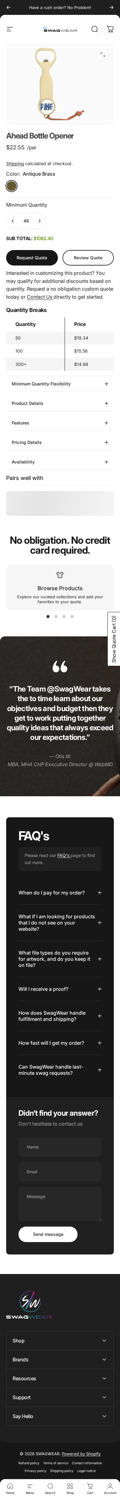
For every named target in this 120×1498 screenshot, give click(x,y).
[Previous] (8, 7)
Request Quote (32, 257)
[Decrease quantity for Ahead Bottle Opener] (12, 221)
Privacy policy (35, 1471)
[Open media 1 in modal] (103, 54)
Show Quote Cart (114, 639)
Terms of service (55, 1463)
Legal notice (86, 1471)
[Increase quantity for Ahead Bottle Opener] (39, 221)
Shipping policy (62, 1471)
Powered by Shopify (81, 1453)
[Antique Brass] (11, 186)
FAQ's (63, 855)
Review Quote (88, 255)
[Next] (111, 7)
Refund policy (28, 1463)
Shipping (15, 163)
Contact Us (40, 297)
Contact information (87, 1463)
